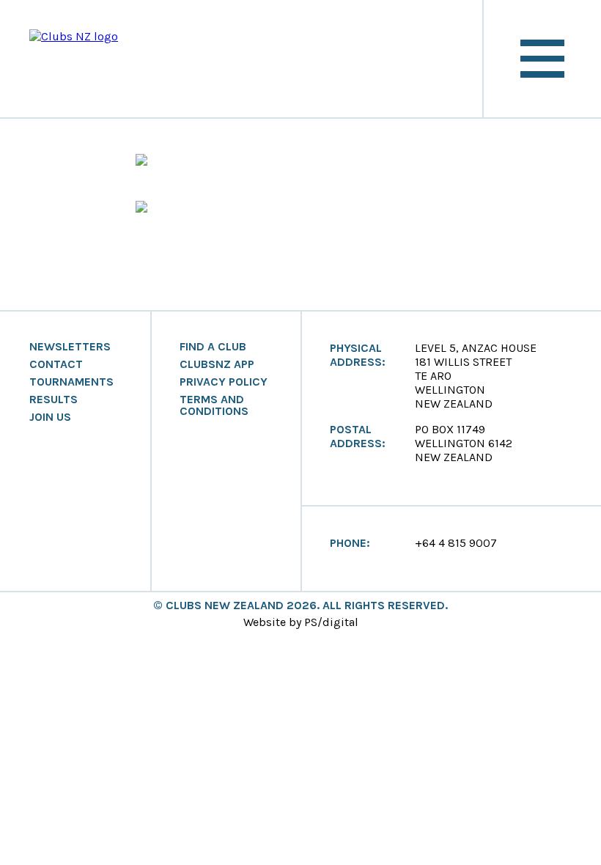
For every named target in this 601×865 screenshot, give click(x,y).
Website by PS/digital (300, 622)
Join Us (50, 417)
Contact (56, 364)
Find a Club (213, 347)
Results (53, 399)
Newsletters (70, 347)
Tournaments (71, 382)
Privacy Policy (224, 382)
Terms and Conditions (214, 405)
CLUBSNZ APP (217, 364)
